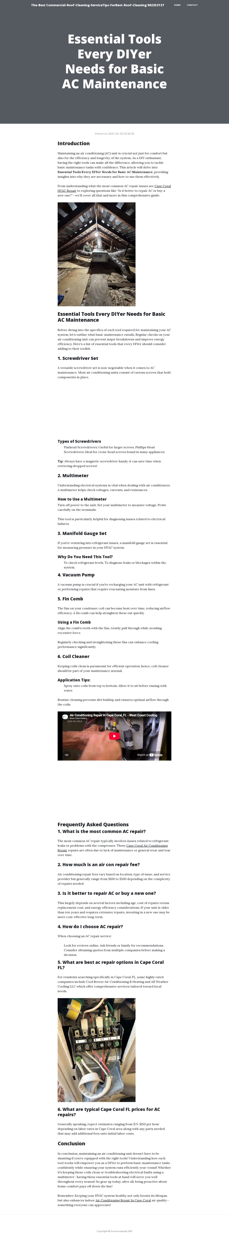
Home (177, 5)
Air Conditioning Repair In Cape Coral (123, 1200)
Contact (192, 5)
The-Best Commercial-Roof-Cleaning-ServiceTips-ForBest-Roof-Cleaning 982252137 (97, 5)
